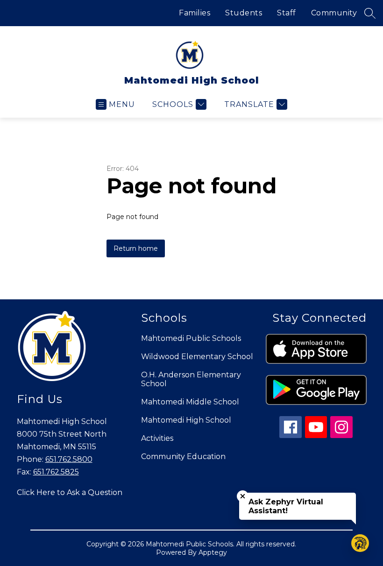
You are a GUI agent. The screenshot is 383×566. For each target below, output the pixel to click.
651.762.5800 (68, 459)
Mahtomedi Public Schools (191, 338)
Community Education (183, 456)
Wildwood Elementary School (197, 356)
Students (243, 12)
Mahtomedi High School (186, 420)
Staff (286, 12)
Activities (157, 438)
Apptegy (213, 552)
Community (334, 12)
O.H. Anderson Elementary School (191, 379)
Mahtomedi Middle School (190, 401)
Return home (135, 248)
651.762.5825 (56, 471)
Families (194, 12)
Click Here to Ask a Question (69, 492)
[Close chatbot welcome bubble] (242, 496)
